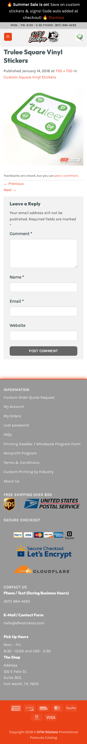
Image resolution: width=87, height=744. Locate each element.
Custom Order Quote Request (29, 397)
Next (10, 190)
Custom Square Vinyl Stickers (30, 77)
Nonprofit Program (20, 453)
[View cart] (79, 37)
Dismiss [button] (56, 17)
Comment (21, 233)
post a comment (66, 175)
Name (17, 277)
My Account (14, 406)
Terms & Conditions (21, 462)
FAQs (8, 434)
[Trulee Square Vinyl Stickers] (43, 125)
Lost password (16, 425)
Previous (14, 183)
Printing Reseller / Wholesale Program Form (42, 444)
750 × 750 (64, 71)
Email (17, 301)
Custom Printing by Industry (28, 471)
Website (17, 325)
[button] (8, 37)
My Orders (12, 416)
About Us (11, 481)
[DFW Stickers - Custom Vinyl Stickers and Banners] (44, 36)
